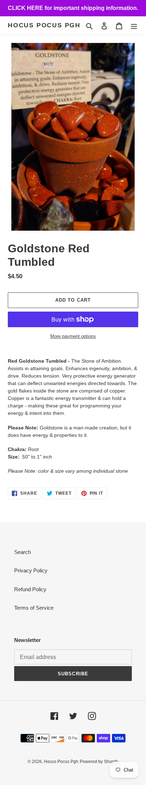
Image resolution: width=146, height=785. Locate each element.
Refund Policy (30, 589)
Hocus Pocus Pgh (44, 25)
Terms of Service (34, 608)
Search (22, 552)
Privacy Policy (30, 570)
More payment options (73, 336)
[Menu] (134, 25)
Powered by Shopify (99, 761)
